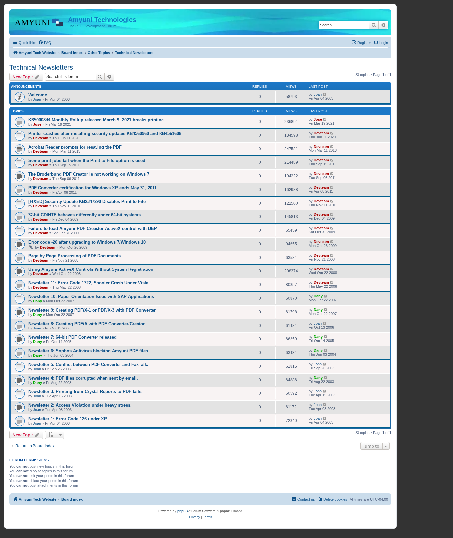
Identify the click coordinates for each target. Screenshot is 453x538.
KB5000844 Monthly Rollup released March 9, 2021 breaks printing (96, 119)
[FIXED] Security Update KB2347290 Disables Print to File (87, 201)
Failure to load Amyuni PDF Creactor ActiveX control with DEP (92, 228)
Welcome (37, 94)
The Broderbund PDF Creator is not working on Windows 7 (88, 174)
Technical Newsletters (41, 67)
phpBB (182, 511)
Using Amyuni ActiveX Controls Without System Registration (90, 269)
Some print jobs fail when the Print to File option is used (86, 160)
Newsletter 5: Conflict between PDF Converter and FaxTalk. (88, 364)
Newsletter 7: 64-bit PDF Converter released (72, 337)
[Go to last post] (325, 94)
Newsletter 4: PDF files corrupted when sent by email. (83, 378)
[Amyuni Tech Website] (39, 21)
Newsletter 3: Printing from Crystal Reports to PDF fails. (85, 391)
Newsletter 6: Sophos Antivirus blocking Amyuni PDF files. (88, 350)
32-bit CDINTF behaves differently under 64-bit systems (84, 214)
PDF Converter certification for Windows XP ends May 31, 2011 (92, 187)
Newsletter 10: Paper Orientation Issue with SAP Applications (91, 296)
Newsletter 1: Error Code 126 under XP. (68, 418)
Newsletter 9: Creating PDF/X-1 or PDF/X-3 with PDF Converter (92, 310)
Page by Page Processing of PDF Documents (74, 255)
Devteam (40, 138)
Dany (37, 301)
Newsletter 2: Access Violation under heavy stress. (80, 405)
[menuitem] (44, 43)
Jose (37, 124)
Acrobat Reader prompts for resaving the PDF (75, 147)
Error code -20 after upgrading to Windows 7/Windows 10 (87, 242)
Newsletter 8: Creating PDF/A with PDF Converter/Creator (86, 323)
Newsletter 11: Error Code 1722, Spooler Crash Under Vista (88, 282)
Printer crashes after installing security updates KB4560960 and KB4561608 (104, 133)
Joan (37, 99)
